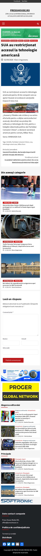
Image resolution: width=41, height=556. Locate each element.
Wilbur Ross (21, 144)
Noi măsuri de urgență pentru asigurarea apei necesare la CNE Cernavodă (19, 284)
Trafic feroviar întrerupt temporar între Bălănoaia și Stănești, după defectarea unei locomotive (18, 246)
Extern (21, 40)
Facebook (17, 1)
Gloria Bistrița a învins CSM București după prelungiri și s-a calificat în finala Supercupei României (19, 207)
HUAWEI (8, 142)
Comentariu (8, 312)
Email (24, 339)
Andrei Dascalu (16, 211)
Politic (27, 40)
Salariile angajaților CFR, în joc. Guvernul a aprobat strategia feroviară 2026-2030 (26, 444)
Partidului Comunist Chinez (20, 142)
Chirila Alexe (28, 436)
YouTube (24, 1)
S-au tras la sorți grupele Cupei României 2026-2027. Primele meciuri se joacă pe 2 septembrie (26, 417)
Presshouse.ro (20, 10)
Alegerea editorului (21, 410)
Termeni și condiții (9, 534)
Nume (5, 339)
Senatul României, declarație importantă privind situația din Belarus (19, 152)
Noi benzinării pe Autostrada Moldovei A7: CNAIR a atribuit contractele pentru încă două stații (25, 431)
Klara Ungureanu (21, 59)
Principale (34, 40)
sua (31, 142)
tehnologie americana (10, 144)
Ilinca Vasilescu (16, 287)
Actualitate (5, 40)
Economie (14, 40)
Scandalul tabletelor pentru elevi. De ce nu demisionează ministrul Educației (21, 160)
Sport (15, 202)
